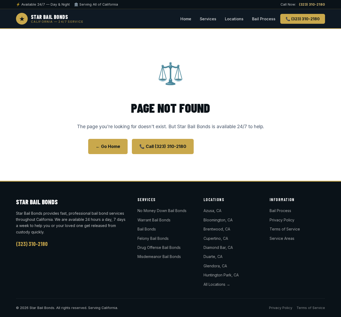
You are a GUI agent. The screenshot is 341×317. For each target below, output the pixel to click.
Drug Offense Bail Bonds (159, 247)
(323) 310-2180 (312, 4)
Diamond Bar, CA (218, 247)
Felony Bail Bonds (153, 238)
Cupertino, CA (216, 238)
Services (208, 19)
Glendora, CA (215, 266)
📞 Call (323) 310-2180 (162, 146)
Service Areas (282, 238)
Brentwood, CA (217, 229)
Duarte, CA (213, 256)
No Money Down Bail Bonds (161, 210)
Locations (234, 19)
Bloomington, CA (218, 220)
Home (185, 19)
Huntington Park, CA (221, 275)
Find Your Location (225, 146)
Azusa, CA (212, 210)
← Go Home (108, 146)
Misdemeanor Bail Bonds (159, 256)
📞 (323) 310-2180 (303, 19)
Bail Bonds (146, 229)
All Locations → (217, 284)
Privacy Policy (282, 220)
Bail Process (263, 19)
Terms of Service (285, 229)
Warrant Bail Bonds (153, 220)
